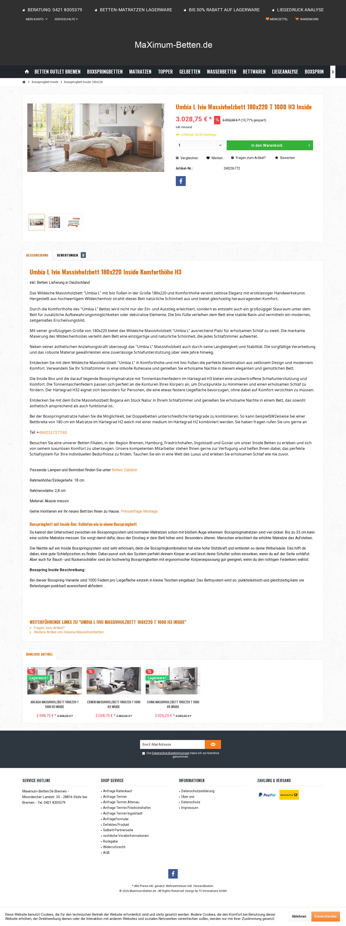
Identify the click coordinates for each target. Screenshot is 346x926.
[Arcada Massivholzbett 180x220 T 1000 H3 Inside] (54, 680)
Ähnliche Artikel (39, 654)
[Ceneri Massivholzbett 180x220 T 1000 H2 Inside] (114, 680)
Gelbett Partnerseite (118, 830)
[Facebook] (181, 181)
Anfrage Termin (115, 797)
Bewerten (287, 158)
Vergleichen (189, 158)
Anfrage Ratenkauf (117, 791)
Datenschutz (190, 802)
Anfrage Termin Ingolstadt (122, 813)
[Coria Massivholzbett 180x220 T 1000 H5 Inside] (173, 680)
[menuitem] (308, 19)
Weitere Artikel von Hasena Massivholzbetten (68, 632)
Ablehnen (299, 916)
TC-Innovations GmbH (213, 891)
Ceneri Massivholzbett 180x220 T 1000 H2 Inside (113, 704)
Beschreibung (37, 255)
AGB (106, 853)
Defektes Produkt (116, 825)
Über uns (187, 797)
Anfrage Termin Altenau (121, 802)
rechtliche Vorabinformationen (126, 836)
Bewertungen (70, 255)
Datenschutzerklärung (197, 791)
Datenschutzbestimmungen (170, 753)
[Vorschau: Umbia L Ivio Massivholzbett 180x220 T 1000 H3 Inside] (36, 222)
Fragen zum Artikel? (250, 158)
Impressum (189, 808)
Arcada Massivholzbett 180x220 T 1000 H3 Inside (55, 704)
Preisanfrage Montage (139, 511)
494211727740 (53, 432)
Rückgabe (110, 841)
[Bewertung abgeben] (244, 113)
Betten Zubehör (124, 470)
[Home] (26, 71)
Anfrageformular (116, 819)
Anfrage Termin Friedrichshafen (127, 808)
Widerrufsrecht (114, 847)
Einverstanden (325, 916)
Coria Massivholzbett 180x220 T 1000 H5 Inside (173, 704)
